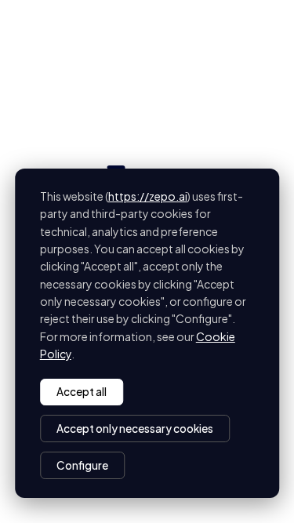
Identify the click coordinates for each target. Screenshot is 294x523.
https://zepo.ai (147, 196)
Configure (82, 465)
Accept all (81, 391)
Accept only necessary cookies (134, 428)
